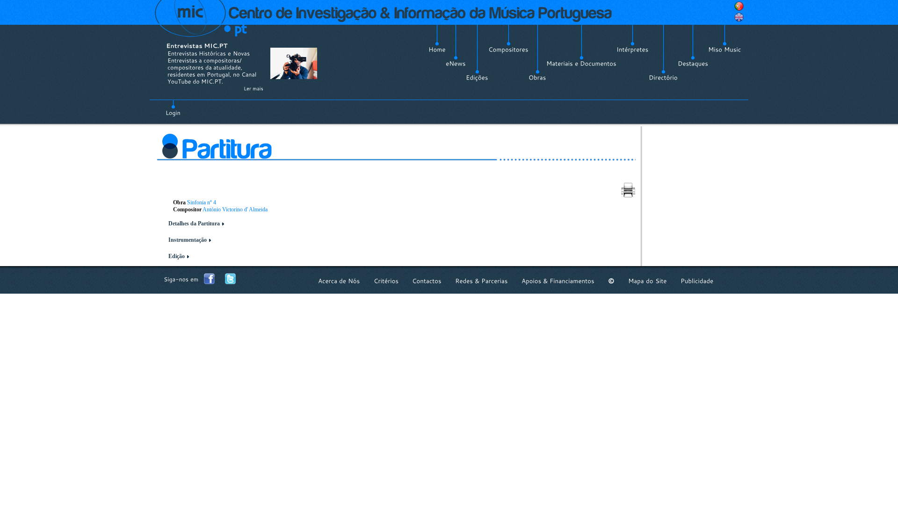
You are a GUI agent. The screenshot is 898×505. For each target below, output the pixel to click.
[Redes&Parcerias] (481, 280)
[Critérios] (386, 280)
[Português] (739, 6)
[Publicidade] (697, 280)
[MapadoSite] (647, 280)
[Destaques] (693, 63)
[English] (739, 17)
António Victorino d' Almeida (235, 209)
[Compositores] (508, 49)
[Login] (173, 107)
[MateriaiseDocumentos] (581, 63)
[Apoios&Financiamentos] (557, 280)
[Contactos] (427, 280)
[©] (611, 280)
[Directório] (663, 77)
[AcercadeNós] (339, 280)
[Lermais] (253, 88)
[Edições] (477, 77)
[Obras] (537, 77)
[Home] (437, 49)
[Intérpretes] (632, 49)
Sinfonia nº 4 (201, 202)
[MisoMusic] (724, 49)
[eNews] (456, 63)
